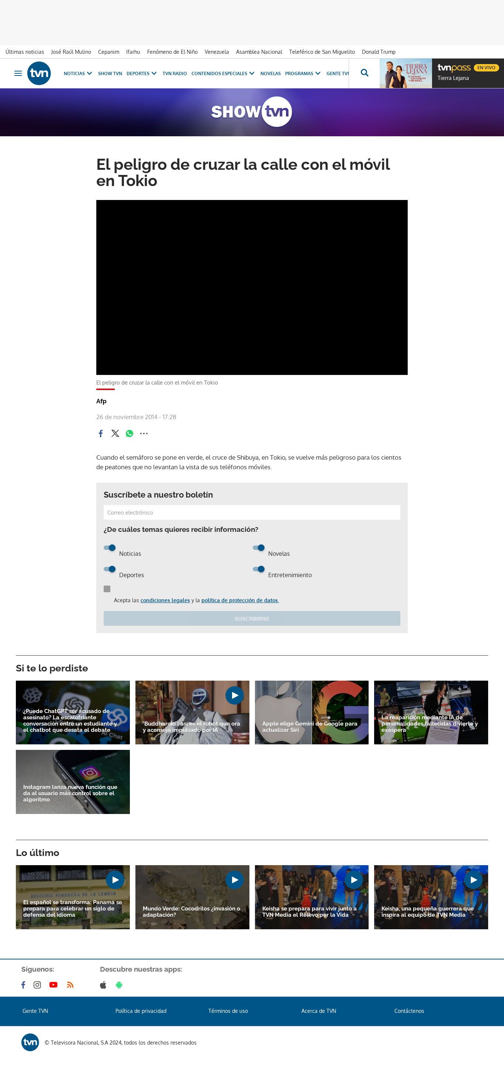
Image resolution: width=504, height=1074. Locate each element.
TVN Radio (175, 73)
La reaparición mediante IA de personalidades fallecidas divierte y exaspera (430, 724)
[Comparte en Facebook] (100, 433)
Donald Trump (379, 52)
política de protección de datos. (240, 600)
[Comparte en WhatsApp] (129, 433)
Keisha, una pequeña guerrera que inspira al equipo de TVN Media (428, 912)
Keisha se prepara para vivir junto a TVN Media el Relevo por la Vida (309, 912)
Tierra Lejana (453, 78)
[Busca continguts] (364, 73)
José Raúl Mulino (71, 52)
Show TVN (110, 73)
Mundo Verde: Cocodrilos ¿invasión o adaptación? (191, 912)
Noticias (74, 73)
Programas (299, 73)
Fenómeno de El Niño (172, 52)
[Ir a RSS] (72, 984)
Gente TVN (339, 73)
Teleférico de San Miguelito (322, 52)
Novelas (270, 73)
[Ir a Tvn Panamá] (39, 73)
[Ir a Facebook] (24, 984)
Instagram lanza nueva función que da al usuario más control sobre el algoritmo (70, 793)
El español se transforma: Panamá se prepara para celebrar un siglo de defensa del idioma (72, 908)
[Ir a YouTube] (55, 984)
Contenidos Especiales (219, 73)
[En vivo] (444, 65)
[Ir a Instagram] (39, 984)
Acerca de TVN (318, 1011)
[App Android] (121, 984)
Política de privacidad (140, 1011)
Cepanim (108, 52)
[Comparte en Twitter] (115, 433)
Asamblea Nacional (259, 52)
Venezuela (217, 52)
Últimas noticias (25, 52)
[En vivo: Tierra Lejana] (406, 73)
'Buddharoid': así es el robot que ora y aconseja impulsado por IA (191, 727)
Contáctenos (409, 1011)
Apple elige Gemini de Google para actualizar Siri (310, 727)
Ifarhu (133, 52)
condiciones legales (165, 600)
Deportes (138, 73)
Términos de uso (228, 1011)
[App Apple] (104, 984)
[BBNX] (30, 1042)
